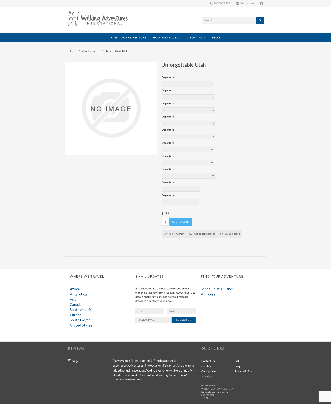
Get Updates (209, 371)
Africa (75, 289)
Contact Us (208, 360)
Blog (216, 37)
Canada (76, 304)
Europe (76, 315)
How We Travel (166, 37)
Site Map (206, 376)
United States (81, 325)
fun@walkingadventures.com (214, 392)
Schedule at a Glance (217, 289)
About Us (195, 37)
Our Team (207, 366)
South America (81, 309)
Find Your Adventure (128, 37)
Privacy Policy (243, 371)
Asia (73, 299)
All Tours (208, 294)
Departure (168, 77)
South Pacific (80, 320)
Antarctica (78, 294)
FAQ (237, 360)
